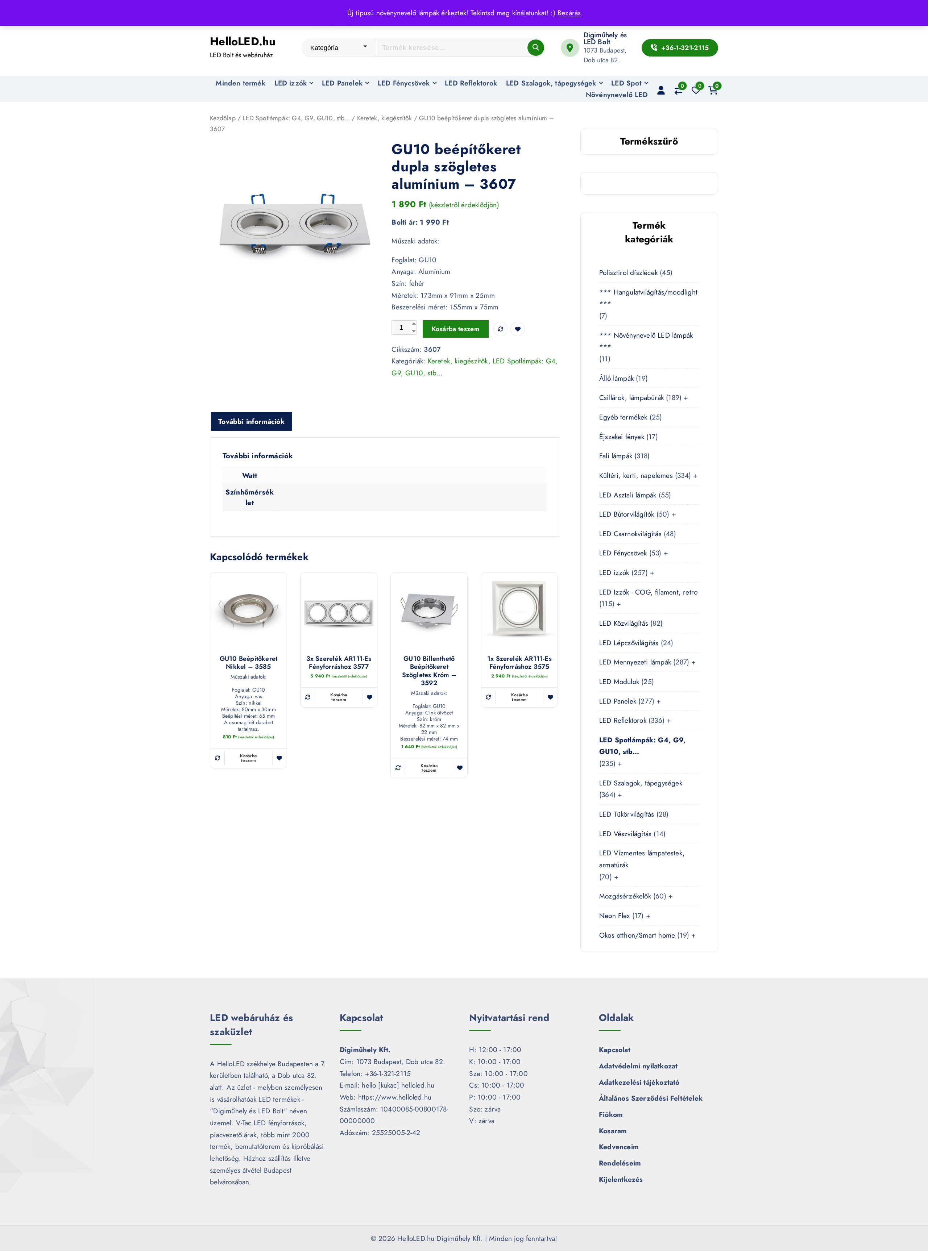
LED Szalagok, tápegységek (551, 83)
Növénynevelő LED (617, 94)
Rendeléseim (620, 1163)
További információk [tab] (251, 421)
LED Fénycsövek (404, 83)
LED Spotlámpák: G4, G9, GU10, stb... (296, 118)
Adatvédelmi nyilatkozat (638, 1066)
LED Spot (626, 83)
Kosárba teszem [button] (248, 758)
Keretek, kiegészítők (384, 118)
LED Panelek (342, 83)
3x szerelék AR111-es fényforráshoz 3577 (339, 663)
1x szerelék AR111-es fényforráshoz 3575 (519, 663)
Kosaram (613, 1131)
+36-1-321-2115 (684, 48)
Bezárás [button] (569, 13)
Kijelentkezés (621, 1179)
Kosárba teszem (456, 329)
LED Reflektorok (471, 83)
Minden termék (240, 83)
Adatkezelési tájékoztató (639, 1082)
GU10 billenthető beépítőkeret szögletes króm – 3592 (429, 671)
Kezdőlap (223, 118)
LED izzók (290, 83)
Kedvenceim (619, 1147)
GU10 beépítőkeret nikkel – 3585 (248, 663)
